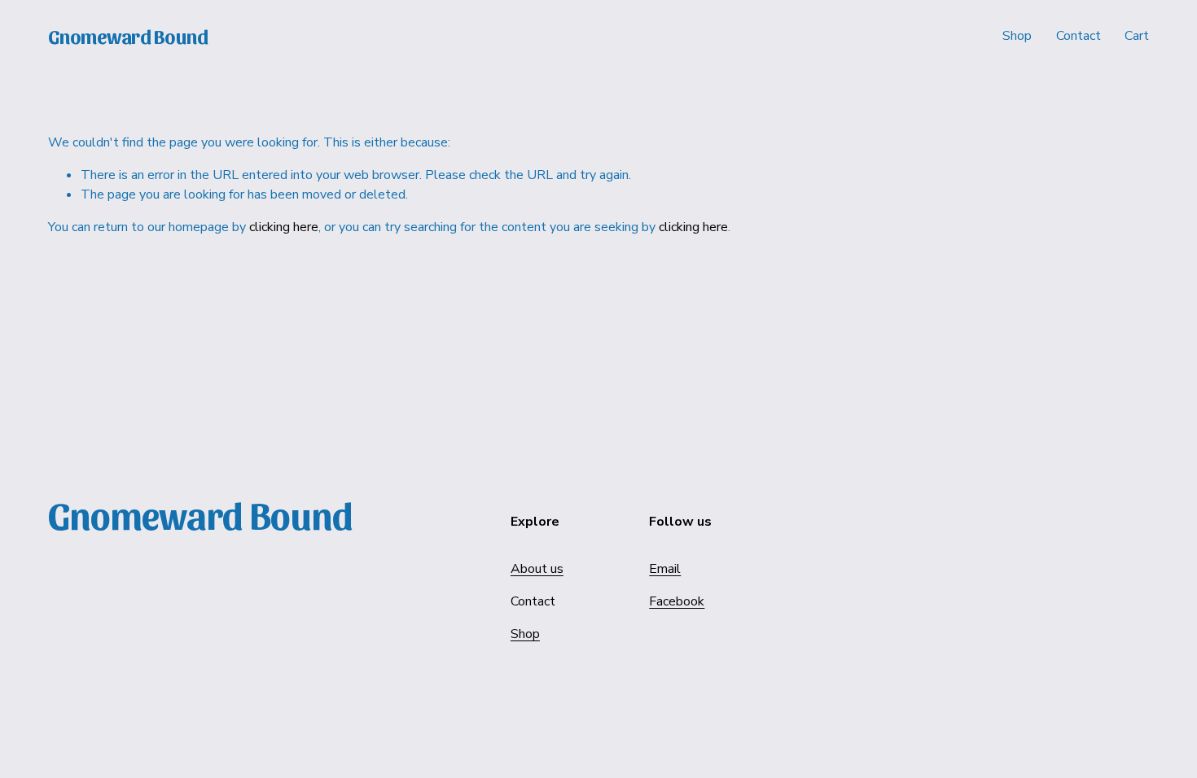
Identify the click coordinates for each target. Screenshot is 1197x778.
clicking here (283, 227)
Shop (1017, 36)
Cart (1137, 36)
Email (665, 569)
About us (537, 569)
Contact (1078, 36)
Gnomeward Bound (128, 35)
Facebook (676, 601)
